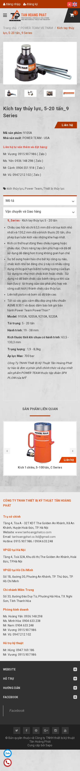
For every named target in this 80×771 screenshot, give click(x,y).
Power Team (33, 188)
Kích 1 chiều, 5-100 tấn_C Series (40, 467)
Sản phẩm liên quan (40, 409)
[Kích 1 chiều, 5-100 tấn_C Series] (40, 442)
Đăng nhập (13, 4)
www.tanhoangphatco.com (33, 532)
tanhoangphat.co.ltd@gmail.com (33, 536)
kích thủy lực (15, 188)
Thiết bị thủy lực (53, 188)
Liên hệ (67, 125)
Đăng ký (32, 4)
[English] (74, 4)
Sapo (49, 745)
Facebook (16, 710)
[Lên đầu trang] (68, 760)
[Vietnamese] (69, 4)
